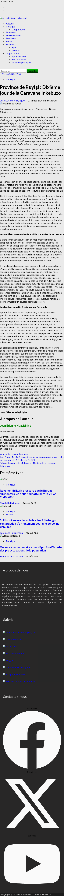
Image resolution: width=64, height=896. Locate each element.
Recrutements (19, 59)
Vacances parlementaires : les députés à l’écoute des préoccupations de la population (31, 549)
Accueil (10, 23)
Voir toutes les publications (14, 454)
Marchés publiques (21, 62)
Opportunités (13, 53)
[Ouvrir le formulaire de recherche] (1, 67)
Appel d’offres (19, 56)
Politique (10, 26)
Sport (15, 47)
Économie (11, 32)
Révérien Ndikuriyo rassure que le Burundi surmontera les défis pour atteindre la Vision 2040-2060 (28, 494)
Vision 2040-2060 (11, 74)
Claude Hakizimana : (10, 503)
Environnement (13, 35)
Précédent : (32, 458)
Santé (9, 41)
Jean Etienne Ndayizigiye (13, 100)
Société (10, 44)
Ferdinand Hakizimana (11, 532)
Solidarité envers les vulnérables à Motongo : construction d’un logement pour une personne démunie (29, 523)
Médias (16, 50)
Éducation (11, 38)
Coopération (18, 29)
